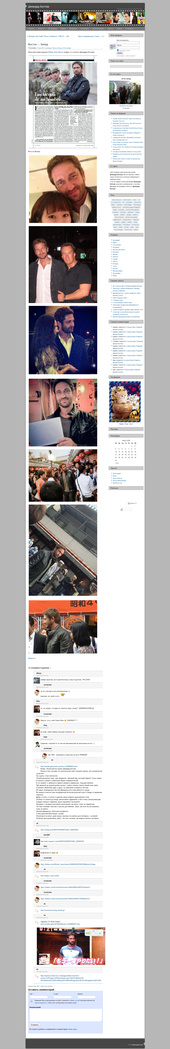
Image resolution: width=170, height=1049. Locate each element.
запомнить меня (124, 50)
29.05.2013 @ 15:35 (42, 727)
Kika (38, 701)
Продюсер (136, 219)
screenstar (48, 685)
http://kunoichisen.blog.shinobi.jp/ (53, 910)
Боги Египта (137, 202)
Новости (41, 28)
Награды (129, 214)
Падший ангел (117, 219)
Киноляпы (115, 212)
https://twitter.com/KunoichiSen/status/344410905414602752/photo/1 (65, 887)
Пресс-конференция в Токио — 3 (90, 36)
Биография (85, 28)
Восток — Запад (38, 44)
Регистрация (117, 473)
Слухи (115, 266)
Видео (63, 28)
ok (52, 760)
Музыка (115, 254)
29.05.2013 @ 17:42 (42, 762)
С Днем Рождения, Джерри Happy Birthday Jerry (128, 309)
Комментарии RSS (33, 986)
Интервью (73, 28)
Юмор (115, 227)
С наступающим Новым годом (122, 302)
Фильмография (98, 28)
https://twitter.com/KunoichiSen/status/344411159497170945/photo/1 (65, 899)
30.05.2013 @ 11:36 (42, 871)
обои (137, 227)
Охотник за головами (131, 217)
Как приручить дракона (132, 209)
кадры (132, 227)
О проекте (129, 28)
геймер (121, 227)
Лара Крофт (131, 212)
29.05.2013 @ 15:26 (42, 716)
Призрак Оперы (127, 219)
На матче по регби (126, 106)
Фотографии (52, 28)
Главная (31, 28)
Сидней (123, 222)
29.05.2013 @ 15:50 (47, 739)
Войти (114, 476)
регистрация (120, 56)
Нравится (31, 658)
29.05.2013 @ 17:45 (42, 825)
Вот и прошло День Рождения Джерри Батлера (127, 286)
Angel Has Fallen (116, 200)
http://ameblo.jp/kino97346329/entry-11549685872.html (60, 924)
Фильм (135, 222)
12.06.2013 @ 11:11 (42, 917)
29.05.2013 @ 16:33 (47, 750)
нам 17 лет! (53, 6)
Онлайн (115, 259)
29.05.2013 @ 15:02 (42, 675)
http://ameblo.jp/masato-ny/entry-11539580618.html (59, 766)
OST (139, 200)
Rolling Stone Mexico (55, 52)
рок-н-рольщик (118, 229)
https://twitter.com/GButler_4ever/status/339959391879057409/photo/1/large (68, 864)
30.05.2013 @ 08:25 (47, 860)
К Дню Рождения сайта (120, 298)
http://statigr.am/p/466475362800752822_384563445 (59, 830)
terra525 (47, 835)
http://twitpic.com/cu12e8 (50, 876)
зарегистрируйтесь (41, 1003)
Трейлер (129, 222)
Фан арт (115, 268)
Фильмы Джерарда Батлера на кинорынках (126, 316)
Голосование (137, 205)
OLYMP (134, 200)
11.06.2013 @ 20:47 (42, 883)
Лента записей (117, 478)
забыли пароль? (130, 56)
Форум (119, 28)
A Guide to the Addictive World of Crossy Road (127, 151)
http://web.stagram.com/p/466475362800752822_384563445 (62, 841)
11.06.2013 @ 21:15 (42, 906)
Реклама (117, 222)
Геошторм (119, 205)
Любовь (116, 214)
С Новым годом (118, 300)
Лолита (138, 212)
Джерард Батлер (38, 6)
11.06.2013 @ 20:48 (42, 894)
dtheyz (38, 673)
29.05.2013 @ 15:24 (42, 703)
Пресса (110, 28)
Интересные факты (119, 249)
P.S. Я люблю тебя (116, 202)
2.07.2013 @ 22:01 (42, 971)
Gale (45, 737)
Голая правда (127, 205)
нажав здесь (72, 1029)
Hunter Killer (127, 200)
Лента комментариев (119, 480)
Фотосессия (135, 224)
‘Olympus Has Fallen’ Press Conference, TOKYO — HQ (48, 36)
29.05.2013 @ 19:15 (42, 848)
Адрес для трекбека (47, 986)
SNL (123, 202)
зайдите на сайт (75, 1000)
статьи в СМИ (128, 229)
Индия (115, 209)
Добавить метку (116, 207)
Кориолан (123, 212)
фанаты (136, 229)
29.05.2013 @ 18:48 (42, 837)
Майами (122, 214)
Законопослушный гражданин (131, 207)
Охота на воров (119, 217)
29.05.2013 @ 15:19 (42, 687)
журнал (126, 227)
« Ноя (116, 463)
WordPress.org (117, 483)
